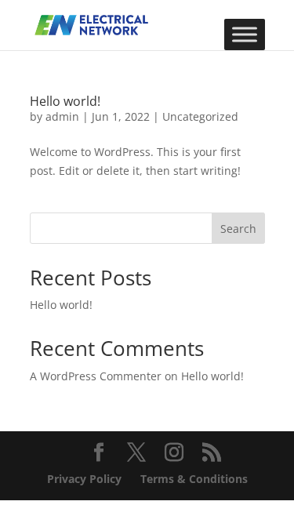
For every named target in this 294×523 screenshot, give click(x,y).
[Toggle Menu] (244, 34)
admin (62, 116)
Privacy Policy (84, 478)
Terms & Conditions (194, 478)
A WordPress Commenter (96, 376)
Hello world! (65, 101)
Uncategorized (200, 116)
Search (238, 228)
